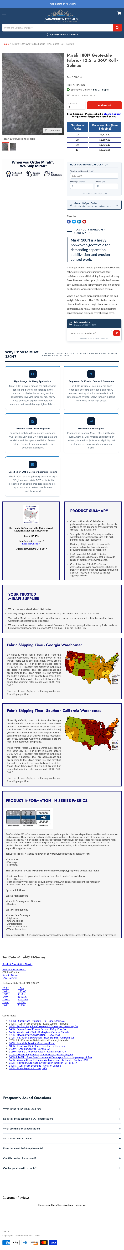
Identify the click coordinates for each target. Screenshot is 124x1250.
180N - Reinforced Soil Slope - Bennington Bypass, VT (38, 1046)
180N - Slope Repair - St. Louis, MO (28, 1068)
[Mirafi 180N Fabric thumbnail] (13, 147)
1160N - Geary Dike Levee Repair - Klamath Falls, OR (37, 1051)
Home (5, 43)
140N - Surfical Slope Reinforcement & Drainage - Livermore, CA (43, 1026)
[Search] (117, 27)
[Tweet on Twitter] (74, 221)
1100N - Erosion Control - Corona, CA (29, 1048)
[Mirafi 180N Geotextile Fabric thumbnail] (5, 147)
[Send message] (116, 333)
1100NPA (23, 999)
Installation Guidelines (14, 969)
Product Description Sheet (17, 964)
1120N (21, 1002)
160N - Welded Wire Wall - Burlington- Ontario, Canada (39, 1032)
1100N (21, 993)
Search (5, 1231)
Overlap (78, 182)
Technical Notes (11, 975)
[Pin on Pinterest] (84, 221)
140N (5, 996)
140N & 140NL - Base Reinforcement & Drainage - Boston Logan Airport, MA (50, 1057)
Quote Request (112, 114)
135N (5, 988)
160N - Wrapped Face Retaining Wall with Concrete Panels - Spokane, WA (48, 1059)
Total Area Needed (82, 171)
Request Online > (31, 543)
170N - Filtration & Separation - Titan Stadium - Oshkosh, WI (41, 1037)
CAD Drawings (10, 977)
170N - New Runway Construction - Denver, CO (34, 1034)
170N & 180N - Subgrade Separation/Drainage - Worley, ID (41, 1054)
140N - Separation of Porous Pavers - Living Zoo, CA (37, 1029)
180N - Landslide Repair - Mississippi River (32, 1043)
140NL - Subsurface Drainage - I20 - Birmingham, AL (37, 1020)
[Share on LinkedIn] (79, 221)
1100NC (23, 996)
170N (5, 1005)
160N (5, 1002)
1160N (21, 1005)
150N (6, 999)
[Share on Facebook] (69, 221)
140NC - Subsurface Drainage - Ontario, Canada (35, 1065)
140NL (6, 991)
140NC (6, 993)
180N (21, 988)
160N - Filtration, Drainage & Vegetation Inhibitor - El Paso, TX (43, 1062)
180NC (22, 991)
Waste (100, 182)
